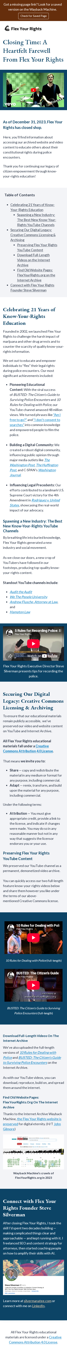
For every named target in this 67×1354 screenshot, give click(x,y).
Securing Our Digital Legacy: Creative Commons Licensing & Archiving (33, 235)
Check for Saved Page (33, 15)
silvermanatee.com (37, 1301)
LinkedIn (38, 1306)
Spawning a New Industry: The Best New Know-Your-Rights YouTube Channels (36, 220)
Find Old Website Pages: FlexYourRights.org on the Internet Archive (36, 275)
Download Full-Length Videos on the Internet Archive (33, 260)
